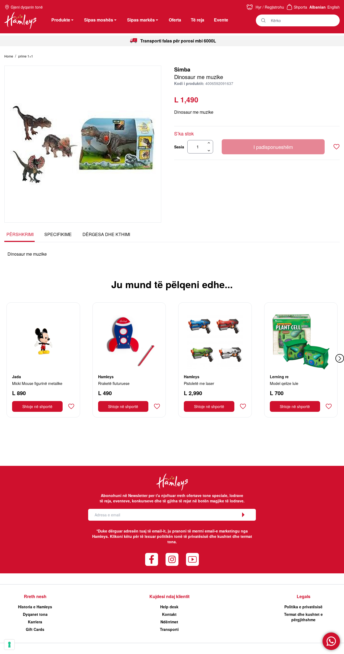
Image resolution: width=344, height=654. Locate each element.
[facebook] (151, 559)
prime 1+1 (25, 56)
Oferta (175, 20)
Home (9, 56)
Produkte (60, 20)
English (333, 7)
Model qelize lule (284, 383)
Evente (221, 20)
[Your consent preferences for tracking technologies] (9, 644)
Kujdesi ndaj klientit (169, 596)
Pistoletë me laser (199, 383)
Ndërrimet (169, 621)
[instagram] (172, 559)
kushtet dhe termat (234, 536)
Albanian (317, 7)
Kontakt (169, 614)
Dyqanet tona (35, 614)
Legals (303, 596)
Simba (182, 69)
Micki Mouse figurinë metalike (37, 383)
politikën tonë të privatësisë (182, 536)
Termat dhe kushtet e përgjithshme (303, 617)
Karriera (35, 621)
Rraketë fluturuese (114, 383)
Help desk (169, 606)
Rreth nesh (35, 596)
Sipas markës (141, 20)
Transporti (169, 629)
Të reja (197, 20)
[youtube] (192, 559)
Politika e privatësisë (303, 606)
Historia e (35, 606)
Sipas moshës (98, 20)
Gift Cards (35, 629)
